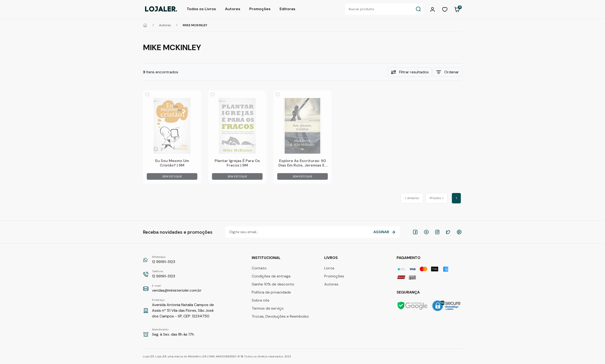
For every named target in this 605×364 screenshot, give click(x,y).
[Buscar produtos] (418, 9)
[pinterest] (459, 232)
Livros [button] (331, 257)
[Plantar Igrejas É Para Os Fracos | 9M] (237, 126)
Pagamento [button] (409, 257)
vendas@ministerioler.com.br (177, 288)
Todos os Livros (201, 8)
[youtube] (426, 232)
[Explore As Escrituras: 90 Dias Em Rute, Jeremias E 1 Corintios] (302, 126)
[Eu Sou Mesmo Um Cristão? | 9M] (172, 126)
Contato (259, 268)
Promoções (260, 8)
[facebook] (415, 232)
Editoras (287, 8)
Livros (329, 268)
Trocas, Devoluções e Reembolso (280, 316)
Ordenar (451, 72)
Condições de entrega (271, 276)
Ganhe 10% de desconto (273, 284)
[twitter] (448, 232)
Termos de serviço (268, 308)
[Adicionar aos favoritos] (147, 94)
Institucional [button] (266, 257)
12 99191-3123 (163, 259)
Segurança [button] (409, 292)
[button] (433, 9)
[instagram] (437, 232)
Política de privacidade (271, 292)
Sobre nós (260, 300)
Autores (232, 8)
